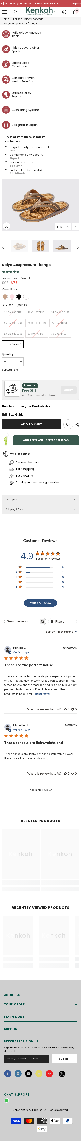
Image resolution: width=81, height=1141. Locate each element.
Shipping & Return (15, 509)
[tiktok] (28, 1073)
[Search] (15, 12)
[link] (21, 882)
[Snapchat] (39, 1073)
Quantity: (8, 354)
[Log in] (64, 12)
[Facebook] (7, 1073)
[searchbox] (21, 621)
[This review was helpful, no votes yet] (65, 709)
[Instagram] (18, 1073)
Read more (42, 694)
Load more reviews (40, 790)
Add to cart (31, 424)
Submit (64, 1059)
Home (5, 19)
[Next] (75, 226)
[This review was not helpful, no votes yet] (72, 709)
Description (12, 499)
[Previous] (67, 226)
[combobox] (61, 632)
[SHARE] (76, 424)
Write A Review (40, 603)
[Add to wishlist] (68, 424)
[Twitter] (62, 1074)
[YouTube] (49, 1073)
